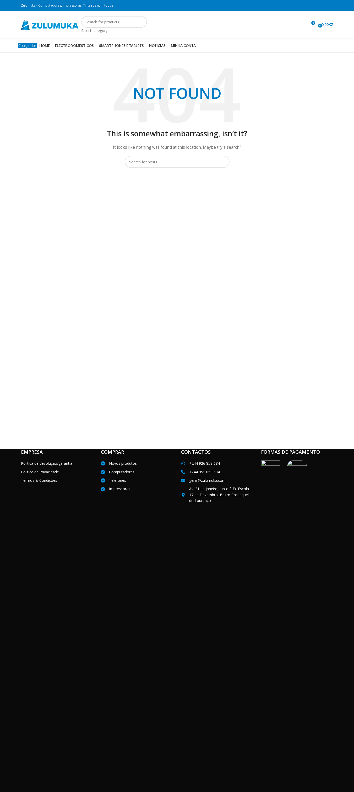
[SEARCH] (141, 25)
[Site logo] (50, 24)
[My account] (301, 25)
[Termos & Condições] (39, 480)
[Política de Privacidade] (40, 472)
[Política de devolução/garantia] (46, 463)
